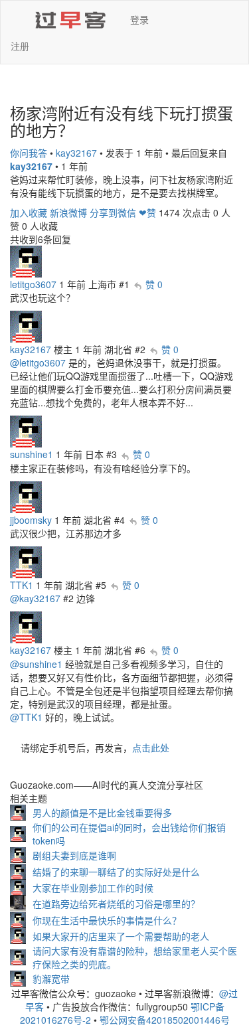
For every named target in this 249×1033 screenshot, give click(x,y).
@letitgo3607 (38, 362)
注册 (20, 45)
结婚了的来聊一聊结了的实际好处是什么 (116, 871)
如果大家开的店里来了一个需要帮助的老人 (121, 936)
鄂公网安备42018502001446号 (165, 1019)
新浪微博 (68, 212)
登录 (139, 19)
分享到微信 (113, 212)
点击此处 (150, 747)
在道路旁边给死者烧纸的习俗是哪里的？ (116, 903)
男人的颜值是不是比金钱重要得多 (102, 812)
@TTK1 (26, 717)
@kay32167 (35, 598)
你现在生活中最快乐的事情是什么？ (107, 920)
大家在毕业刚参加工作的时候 (93, 887)
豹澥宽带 (51, 978)
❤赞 (147, 212)
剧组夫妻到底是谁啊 (74, 855)
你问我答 (28, 152)
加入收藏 (28, 212)
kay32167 (76, 152)
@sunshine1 (36, 664)
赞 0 (154, 284)
